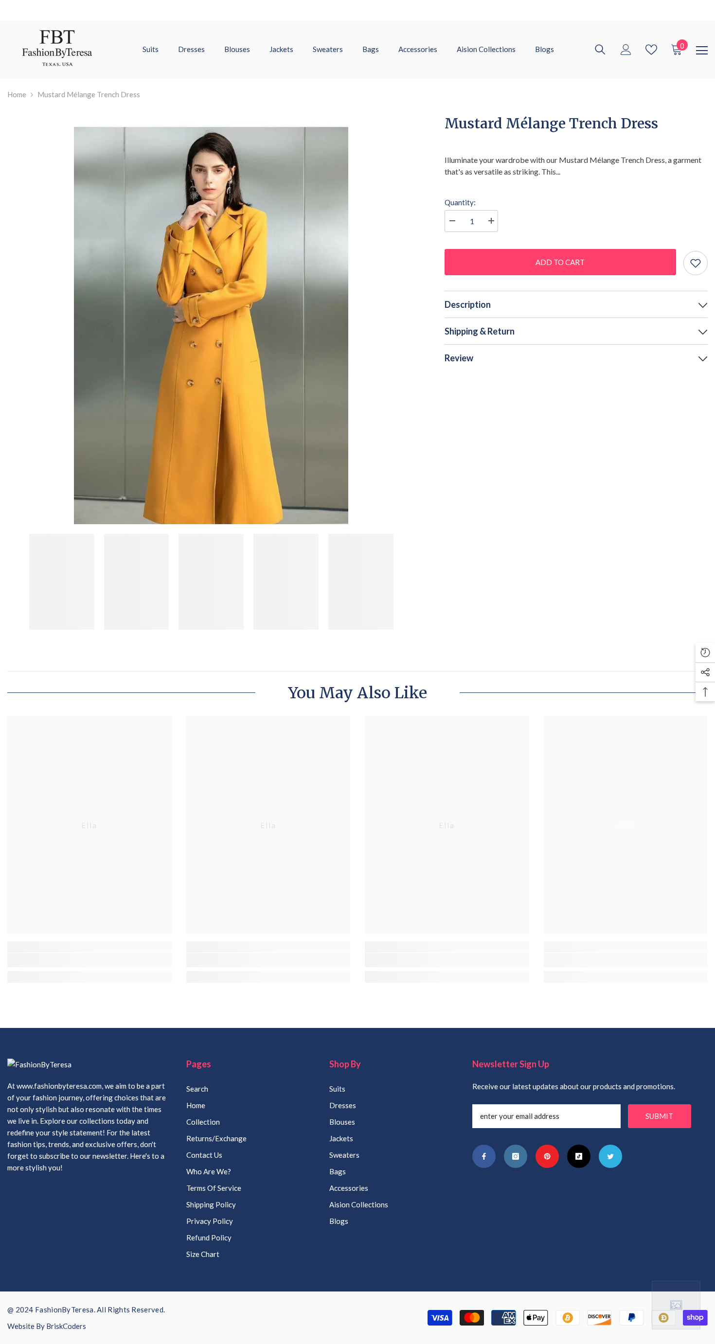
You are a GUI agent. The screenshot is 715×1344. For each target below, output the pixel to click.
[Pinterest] (547, 1156)
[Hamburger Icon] (702, 50)
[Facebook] (484, 1156)
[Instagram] (515, 1156)
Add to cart (558, 262)
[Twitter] (610, 1156)
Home (16, 94)
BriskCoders (66, 1326)
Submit (659, 1116)
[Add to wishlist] (695, 263)
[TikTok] (578, 1156)
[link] (89, 960)
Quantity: (460, 202)
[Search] (600, 49)
